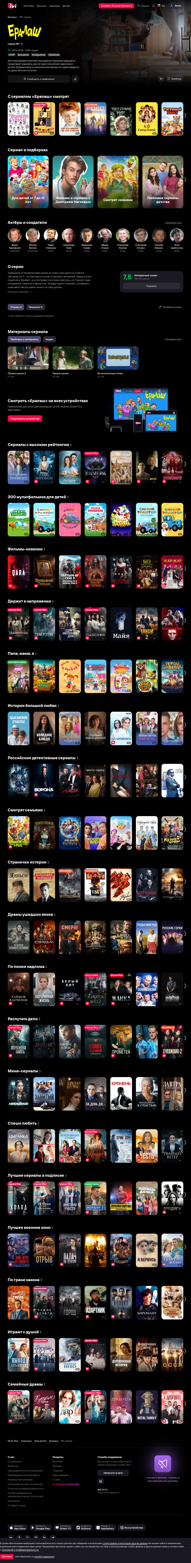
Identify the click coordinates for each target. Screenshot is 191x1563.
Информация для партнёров (24, 1475)
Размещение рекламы (20, 1479)
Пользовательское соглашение (25, 1484)
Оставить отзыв (16, 1505)
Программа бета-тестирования (25, 1470)
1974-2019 (17, 50)
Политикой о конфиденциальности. (20, 1549)
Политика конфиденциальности (26, 1488)
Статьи (56, 1479)
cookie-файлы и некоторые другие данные (125, 1543)
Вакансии (13, 1466)
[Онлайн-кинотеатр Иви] (13, 6)
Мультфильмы (61, 1475)
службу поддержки (44, 1556)
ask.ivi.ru (102, 1489)
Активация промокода (66, 1484)
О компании (14, 1461)
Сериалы (58, 1470)
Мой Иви (58, 1461)
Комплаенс (14, 1501)
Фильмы (57, 1466)
